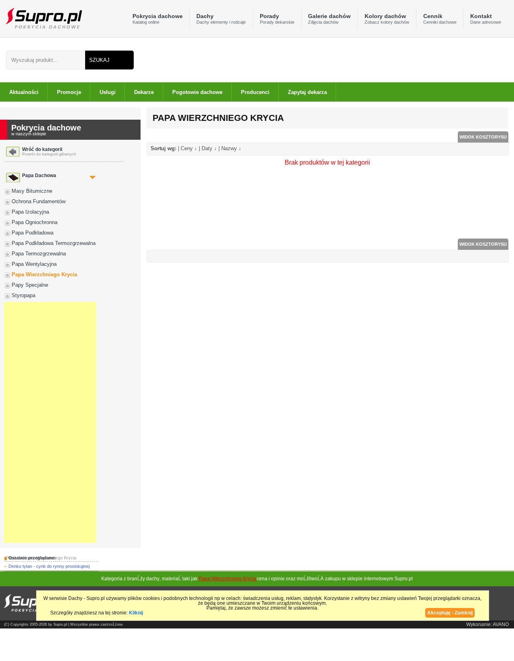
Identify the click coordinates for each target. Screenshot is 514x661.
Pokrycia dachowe (158, 18)
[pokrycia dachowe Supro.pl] (41, 18)
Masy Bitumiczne (32, 191)
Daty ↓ (209, 148)
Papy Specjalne (30, 285)
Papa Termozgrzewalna (39, 254)
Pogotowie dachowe (197, 92)
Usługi (108, 92)
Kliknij (136, 613)
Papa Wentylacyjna (34, 264)
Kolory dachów (387, 18)
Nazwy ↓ (231, 148)
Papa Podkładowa (32, 233)
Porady (277, 18)
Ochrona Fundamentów (38, 201)
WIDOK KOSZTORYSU (483, 137)
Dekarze (144, 92)
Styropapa (23, 295)
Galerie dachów (329, 18)
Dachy (221, 18)
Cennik (440, 18)
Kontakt (485, 18)
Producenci (255, 92)
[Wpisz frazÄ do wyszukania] (45, 60)
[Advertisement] (50, 422)
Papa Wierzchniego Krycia (44, 274)
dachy (152, 578)
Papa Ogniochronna (34, 222)
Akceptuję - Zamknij (450, 613)
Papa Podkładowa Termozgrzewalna (54, 243)
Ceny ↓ (189, 148)
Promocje (69, 92)
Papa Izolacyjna (30, 212)
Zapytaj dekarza (307, 92)
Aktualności (24, 92)
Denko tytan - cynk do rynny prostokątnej (49, 566)
